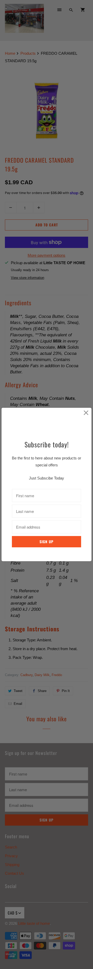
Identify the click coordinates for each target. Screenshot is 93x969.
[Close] (86, 413)
